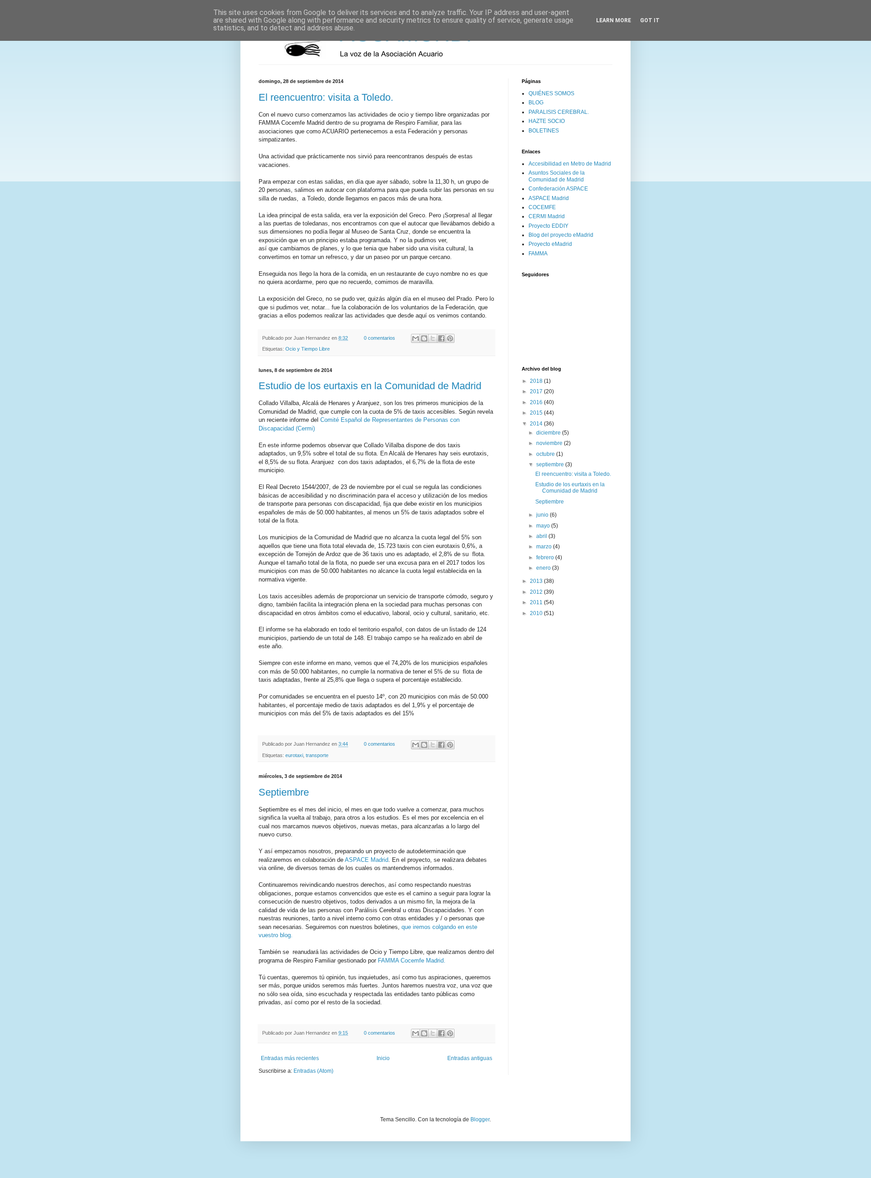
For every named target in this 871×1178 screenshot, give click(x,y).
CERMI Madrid (546, 216)
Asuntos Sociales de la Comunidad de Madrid (556, 176)
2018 (537, 381)
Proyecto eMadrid (550, 244)
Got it (650, 20)
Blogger (479, 1119)
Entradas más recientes (290, 1058)
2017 (537, 391)
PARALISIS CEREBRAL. (558, 112)
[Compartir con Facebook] (441, 338)
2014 (537, 423)
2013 (537, 581)
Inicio (383, 1058)
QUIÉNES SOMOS (551, 93)
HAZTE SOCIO (546, 121)
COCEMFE (542, 207)
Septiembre (284, 792)
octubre (546, 454)
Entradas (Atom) (313, 1071)
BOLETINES (543, 130)
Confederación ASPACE (558, 189)
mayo (543, 526)
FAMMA (538, 253)
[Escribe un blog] (424, 338)
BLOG (535, 102)
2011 (537, 602)
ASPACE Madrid (366, 859)
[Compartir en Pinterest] (450, 338)
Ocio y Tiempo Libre (307, 349)
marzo (544, 546)
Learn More (613, 20)
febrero (545, 557)
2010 (537, 613)
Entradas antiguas (469, 1058)
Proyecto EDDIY (548, 226)
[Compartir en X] (432, 338)
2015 (537, 413)
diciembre (549, 433)
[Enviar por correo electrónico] (415, 338)
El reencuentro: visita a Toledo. (326, 97)
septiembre (550, 464)
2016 (537, 402)
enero (544, 568)
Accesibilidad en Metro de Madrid (569, 164)
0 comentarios (379, 338)
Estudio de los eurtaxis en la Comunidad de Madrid (370, 385)
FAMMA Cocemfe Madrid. (411, 960)
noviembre (550, 443)
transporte (317, 755)
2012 (537, 592)
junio (543, 515)
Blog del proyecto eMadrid (560, 235)
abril (542, 536)
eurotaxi (294, 755)
